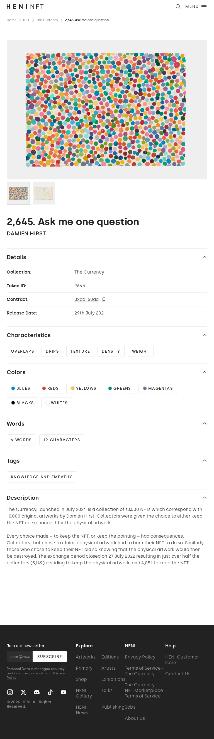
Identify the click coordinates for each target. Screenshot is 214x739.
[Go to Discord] (36, 692)
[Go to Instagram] (10, 692)
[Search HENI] (178, 6)
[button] (103, 299)
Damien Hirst (26, 233)
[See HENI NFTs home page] (89, 6)
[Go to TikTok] (50, 692)
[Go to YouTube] (63, 692)
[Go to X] (23, 692)
